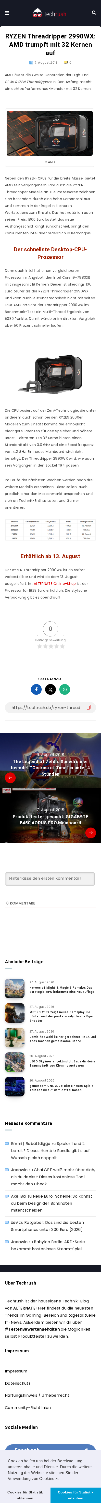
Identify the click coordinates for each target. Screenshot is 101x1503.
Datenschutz (17, 1383)
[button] (62, 1479)
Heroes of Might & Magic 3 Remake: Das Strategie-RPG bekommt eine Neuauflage (61, 990)
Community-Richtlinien (28, 1407)
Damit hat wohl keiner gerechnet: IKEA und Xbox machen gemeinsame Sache (62, 1039)
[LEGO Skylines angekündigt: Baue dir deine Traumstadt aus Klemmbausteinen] (15, 1062)
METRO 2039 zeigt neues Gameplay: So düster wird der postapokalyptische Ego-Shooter (61, 1016)
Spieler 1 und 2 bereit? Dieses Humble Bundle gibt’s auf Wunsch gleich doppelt (50, 1151)
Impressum (16, 1371)
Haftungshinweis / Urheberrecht (37, 1395)
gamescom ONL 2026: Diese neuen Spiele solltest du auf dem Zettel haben (61, 1088)
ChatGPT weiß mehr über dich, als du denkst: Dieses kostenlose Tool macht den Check (53, 1177)
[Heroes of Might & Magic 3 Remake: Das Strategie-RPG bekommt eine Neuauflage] (15, 988)
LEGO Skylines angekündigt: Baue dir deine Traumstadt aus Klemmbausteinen (62, 1063)
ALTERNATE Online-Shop (55, 583)
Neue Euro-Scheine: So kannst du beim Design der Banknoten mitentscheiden (51, 1203)
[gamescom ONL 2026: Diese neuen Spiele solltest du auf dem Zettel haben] (15, 1086)
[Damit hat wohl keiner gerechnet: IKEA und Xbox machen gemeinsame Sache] (15, 1037)
